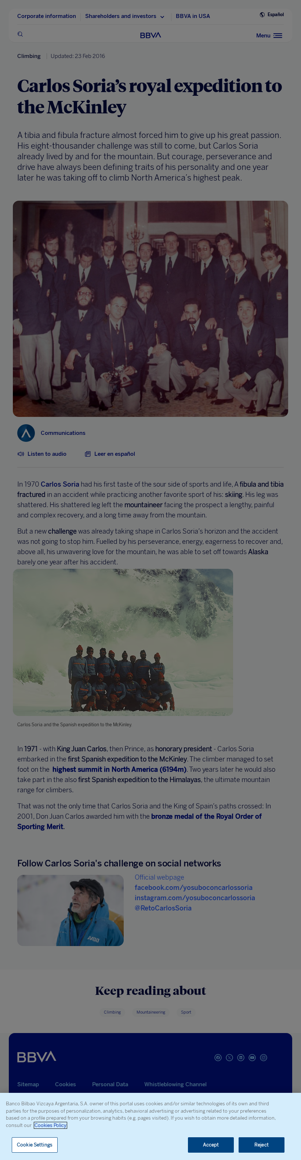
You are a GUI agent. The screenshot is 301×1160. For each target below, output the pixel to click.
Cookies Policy (50, 1125)
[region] (150, 1126)
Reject (261, 1145)
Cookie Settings (34, 1145)
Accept (211, 1145)
